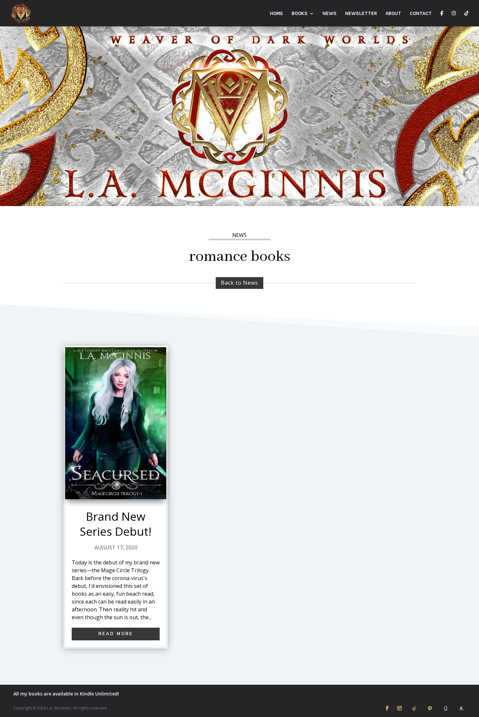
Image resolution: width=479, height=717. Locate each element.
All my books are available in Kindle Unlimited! (66, 694)
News (330, 13)
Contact (421, 13)
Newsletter (361, 13)
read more (115, 634)
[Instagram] (454, 18)
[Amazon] (461, 708)
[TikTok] (466, 18)
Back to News (239, 282)
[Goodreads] (445, 708)
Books (300, 13)
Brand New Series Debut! (116, 524)
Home (276, 13)
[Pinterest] (429, 708)
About (393, 13)
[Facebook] (441, 18)
